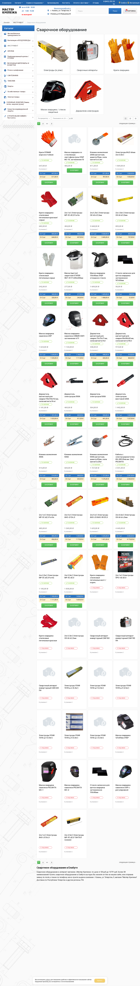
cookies (47, 979)
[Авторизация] (139, 1)
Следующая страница (127, 123)
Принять (99, 980)
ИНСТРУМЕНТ (18, 22)
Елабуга (124, 3)
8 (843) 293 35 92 (109, 2)
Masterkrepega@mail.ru (62, 8)
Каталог (7, 22)
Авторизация (134, 3)
